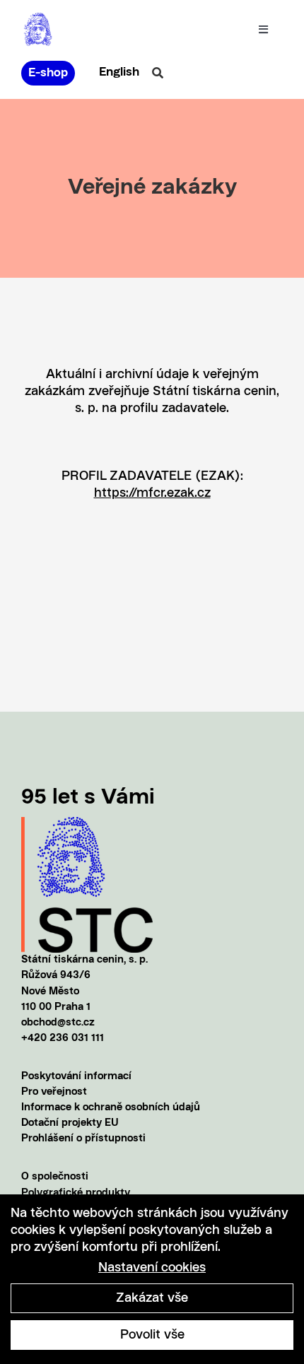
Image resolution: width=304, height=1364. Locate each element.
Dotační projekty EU (70, 1123)
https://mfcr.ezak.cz (152, 493)
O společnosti (54, 1177)
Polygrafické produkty (75, 1193)
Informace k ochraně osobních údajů (110, 1107)
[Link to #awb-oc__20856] (157, 72)
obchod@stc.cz (58, 1023)
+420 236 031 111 (62, 1038)
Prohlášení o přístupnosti (83, 1138)
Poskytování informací (76, 1076)
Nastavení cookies (152, 1268)
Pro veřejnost (54, 1092)
